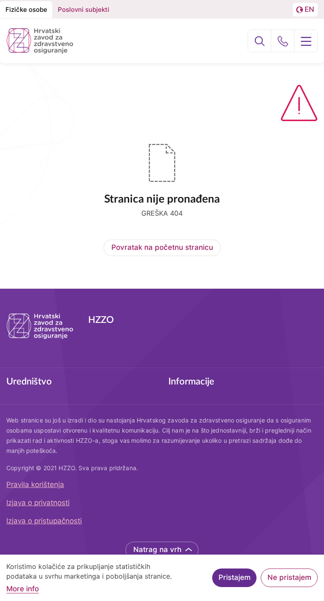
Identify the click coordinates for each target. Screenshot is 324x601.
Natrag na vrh (157, 549)
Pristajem (235, 577)
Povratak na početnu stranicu (162, 247)
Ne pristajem (289, 577)
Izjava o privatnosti (38, 502)
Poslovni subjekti (83, 9)
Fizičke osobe (26, 9)
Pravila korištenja (35, 484)
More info (22, 589)
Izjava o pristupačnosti (44, 521)
